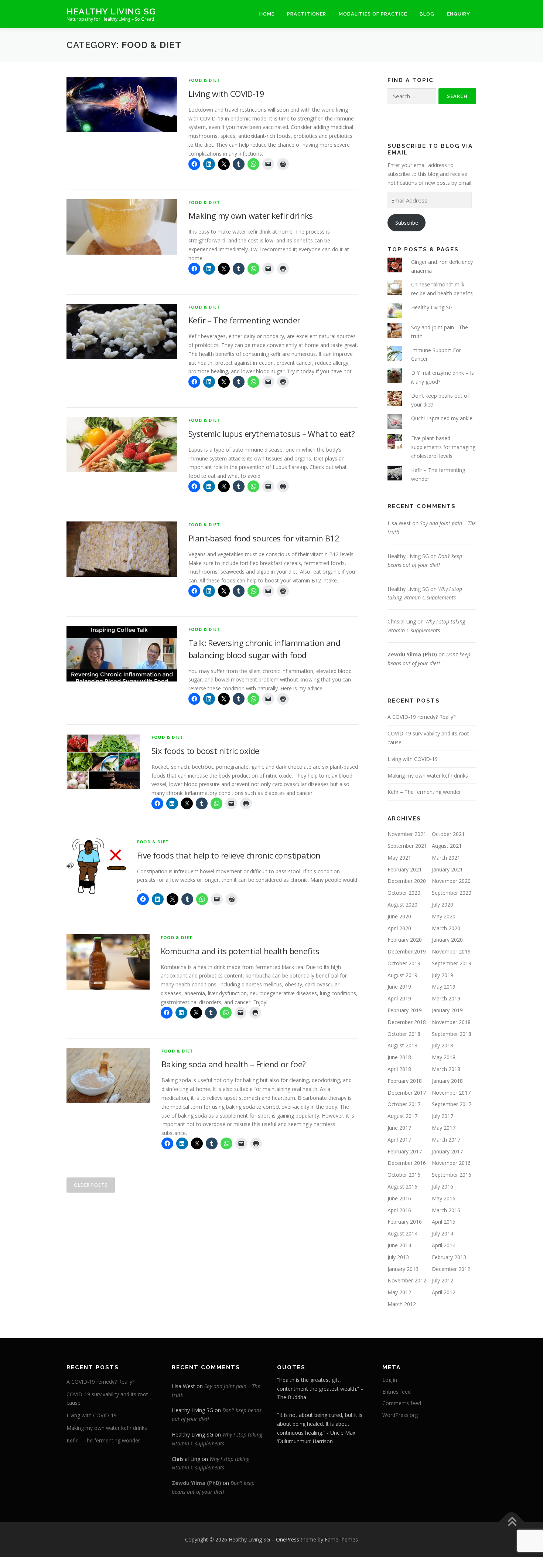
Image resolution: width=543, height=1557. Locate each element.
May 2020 (443, 916)
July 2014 (442, 1233)
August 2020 (402, 904)
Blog (427, 14)
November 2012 (406, 1280)
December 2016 (406, 1162)
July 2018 (442, 1045)
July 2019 (442, 975)
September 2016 (451, 1174)
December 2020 (406, 880)
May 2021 (399, 857)
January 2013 (403, 1268)
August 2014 (402, 1233)
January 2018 (447, 1080)
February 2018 (404, 1080)
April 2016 (399, 1210)
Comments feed (401, 1403)
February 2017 (404, 1151)
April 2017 (399, 1139)
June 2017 (399, 1127)
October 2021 (448, 833)
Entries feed (396, 1391)
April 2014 (443, 1245)
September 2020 (451, 892)
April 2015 (443, 1221)
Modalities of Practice (373, 14)
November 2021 (406, 833)
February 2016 (404, 1221)
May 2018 (443, 1057)
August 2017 (402, 1115)
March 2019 (446, 998)
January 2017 (447, 1151)
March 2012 (401, 1304)
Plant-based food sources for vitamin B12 (263, 538)
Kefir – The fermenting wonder (244, 320)
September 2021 (407, 845)
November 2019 (451, 951)
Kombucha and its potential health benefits (240, 950)
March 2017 (446, 1139)
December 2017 (406, 1092)
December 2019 (406, 951)
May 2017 (443, 1127)
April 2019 (399, 998)
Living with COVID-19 (226, 93)
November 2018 (451, 1022)
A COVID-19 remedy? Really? (421, 716)
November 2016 (451, 1162)
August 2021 (447, 845)
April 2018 (399, 1068)
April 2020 (399, 928)
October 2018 (403, 1033)
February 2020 (404, 939)
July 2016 (442, 1186)
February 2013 (449, 1257)
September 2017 (451, 1104)
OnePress (287, 1539)
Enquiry (458, 14)
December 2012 (451, 1268)
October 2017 (403, 1104)
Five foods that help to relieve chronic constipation (229, 855)
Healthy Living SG (111, 11)
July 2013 (398, 1257)
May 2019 (443, 986)
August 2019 (402, 975)
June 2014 (399, 1245)
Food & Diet (204, 80)
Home (266, 14)
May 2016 (443, 1198)
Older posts (90, 1185)
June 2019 (399, 986)
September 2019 (451, 963)
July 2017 (442, 1115)
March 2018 (446, 1068)
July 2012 (442, 1280)
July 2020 (442, 904)
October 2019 (403, 963)
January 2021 (447, 869)
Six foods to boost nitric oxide (205, 750)
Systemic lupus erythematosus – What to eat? (271, 433)
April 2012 (443, 1292)
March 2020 (446, 928)
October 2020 (403, 892)
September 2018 (451, 1033)
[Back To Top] (512, 1522)
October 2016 (403, 1174)
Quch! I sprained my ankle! (442, 418)
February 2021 (404, 869)
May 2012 (399, 1292)
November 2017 (451, 1092)
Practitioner (306, 14)
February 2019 (404, 1010)
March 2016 (446, 1210)
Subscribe (406, 222)
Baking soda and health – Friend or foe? (233, 1064)
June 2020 (399, 916)
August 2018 (402, 1045)
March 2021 (446, 857)
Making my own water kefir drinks (250, 215)
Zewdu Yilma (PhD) (412, 654)
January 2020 (447, 939)
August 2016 (402, 1186)
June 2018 (399, 1057)
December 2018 (406, 1022)
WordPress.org (400, 1414)
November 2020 (451, 880)
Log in (389, 1379)
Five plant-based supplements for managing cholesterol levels (443, 447)
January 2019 (447, 1010)
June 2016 (399, 1198)
